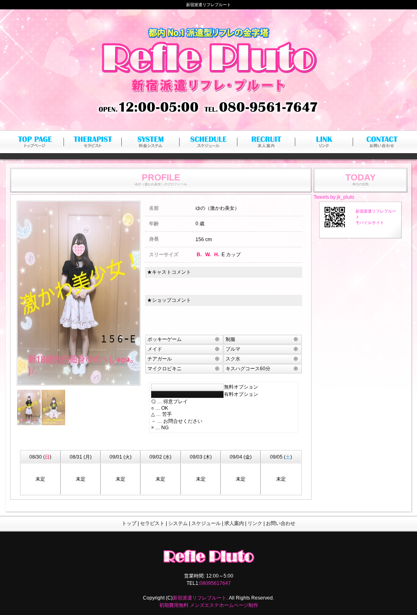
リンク (255, 523)
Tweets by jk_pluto (334, 197)
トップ (129, 523)
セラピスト (152, 523)
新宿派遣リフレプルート (199, 598)
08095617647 (215, 583)
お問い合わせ (280, 523)
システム (178, 523)
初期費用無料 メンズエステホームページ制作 (208, 605)
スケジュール (206, 523)
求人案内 (234, 523)
